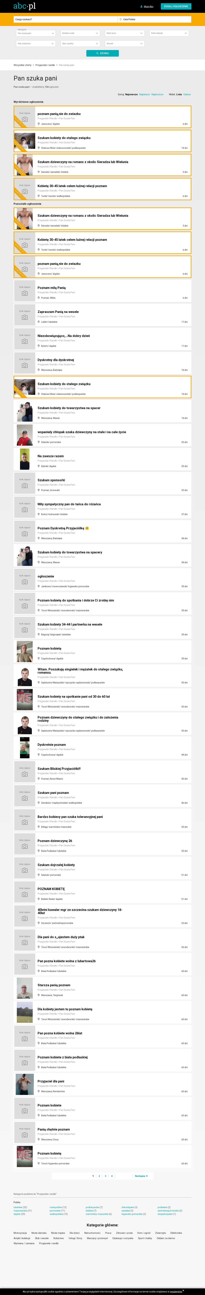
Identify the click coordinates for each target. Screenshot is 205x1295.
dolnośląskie (128, 1207)
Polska (17, 1202)
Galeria (187, 94)
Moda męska (58, 1233)
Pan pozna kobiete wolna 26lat (60, 1033)
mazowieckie (20, 1210)
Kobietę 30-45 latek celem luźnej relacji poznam (72, 186)
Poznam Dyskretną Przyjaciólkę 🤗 (63, 528)
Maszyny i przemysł (97, 1238)
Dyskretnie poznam (52, 745)
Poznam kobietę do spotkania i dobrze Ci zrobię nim (76, 600)
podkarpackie (92, 1207)
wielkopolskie (56, 1214)
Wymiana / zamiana (24, 1243)
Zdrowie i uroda (124, 1233)
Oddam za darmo (166, 1238)
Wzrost (110, 43)
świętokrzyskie (165, 1214)
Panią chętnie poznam (54, 1129)
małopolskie (56, 1207)
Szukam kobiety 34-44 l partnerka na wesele (70, 624)
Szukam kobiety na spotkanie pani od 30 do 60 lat (74, 696)
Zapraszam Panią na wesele (58, 312)
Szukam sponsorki (51, 480)
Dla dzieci (75, 1233)
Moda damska (39, 1233)
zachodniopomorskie (168, 1210)
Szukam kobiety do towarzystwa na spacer (69, 408)
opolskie (126, 1210)
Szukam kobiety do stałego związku (64, 138)
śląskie (17, 1214)
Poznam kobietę (49, 648)
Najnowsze (131, 94)
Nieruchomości (92, 1233)
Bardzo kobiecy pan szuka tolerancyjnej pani (70, 817)
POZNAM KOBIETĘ (51, 889)
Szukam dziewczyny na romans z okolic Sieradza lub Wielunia (83, 162)
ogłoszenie (46, 576)
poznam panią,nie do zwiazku (59, 114)
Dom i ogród (143, 1233)
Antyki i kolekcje (22, 1238)
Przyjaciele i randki (45, 65)
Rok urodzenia (24, 43)
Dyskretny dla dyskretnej (56, 360)
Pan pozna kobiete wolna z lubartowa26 (67, 961)
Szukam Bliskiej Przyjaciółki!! (59, 769)
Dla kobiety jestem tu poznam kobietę (65, 1009)
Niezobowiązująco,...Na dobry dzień (64, 336)
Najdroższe (157, 94)
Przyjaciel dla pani (51, 1081)
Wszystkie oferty (22, 65)
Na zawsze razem (51, 456)
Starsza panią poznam (54, 985)
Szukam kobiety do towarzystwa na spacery (70, 552)
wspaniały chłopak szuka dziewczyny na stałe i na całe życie (82, 432)
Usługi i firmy (75, 1238)
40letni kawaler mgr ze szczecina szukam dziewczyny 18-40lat (80, 911)
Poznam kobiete (49, 1105)
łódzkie (89, 1210)
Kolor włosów (157, 33)
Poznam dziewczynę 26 (55, 841)
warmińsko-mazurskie (97, 1214)
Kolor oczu (111, 33)
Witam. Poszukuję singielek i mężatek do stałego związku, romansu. (80, 670)
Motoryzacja (20, 1233)
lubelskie (18, 1207)
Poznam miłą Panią (52, 288)
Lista (179, 94)
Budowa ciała (68, 33)
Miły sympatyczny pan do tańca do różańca (69, 504)
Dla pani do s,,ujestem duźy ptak (61, 937)
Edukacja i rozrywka (123, 1238)
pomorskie (55, 1210)
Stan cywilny (67, 43)
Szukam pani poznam (53, 793)
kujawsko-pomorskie (132, 1214)
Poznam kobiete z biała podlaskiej (63, 1057)
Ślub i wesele (42, 1238)
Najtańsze (144, 94)
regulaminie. (176, 1291)
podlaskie (162, 1207)
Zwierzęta (160, 1233)
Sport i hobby (145, 1238)
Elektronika (176, 1233)
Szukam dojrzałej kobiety (56, 865)
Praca (108, 1233)
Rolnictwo (58, 1238)
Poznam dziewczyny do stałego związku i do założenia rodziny (78, 719)
